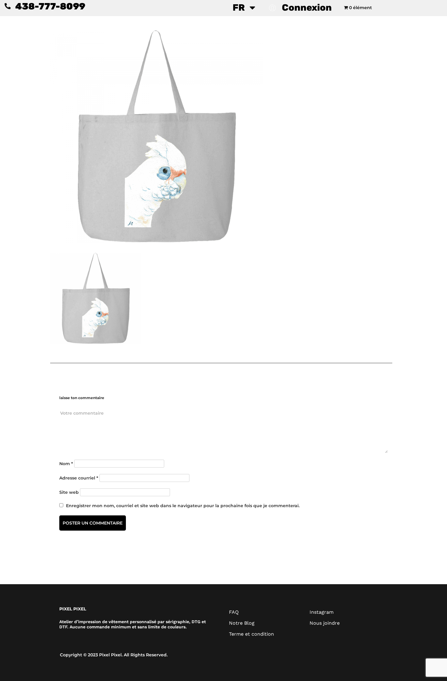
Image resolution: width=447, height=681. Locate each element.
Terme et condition (251, 634)
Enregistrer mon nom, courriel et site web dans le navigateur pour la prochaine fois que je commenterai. (183, 505)
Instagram (322, 612)
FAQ (234, 612)
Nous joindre (325, 623)
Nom (66, 463)
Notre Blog (242, 623)
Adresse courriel (78, 478)
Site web (69, 492)
